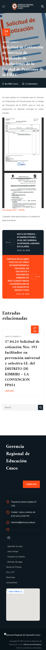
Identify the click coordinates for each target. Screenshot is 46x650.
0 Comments (31, 83)
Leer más (9, 391)
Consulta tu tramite (16, 556)
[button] (42, 6)
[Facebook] (8, 538)
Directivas (10, 577)
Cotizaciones (11, 582)
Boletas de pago (14, 561)
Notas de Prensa (13, 567)
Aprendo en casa (14, 546)
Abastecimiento (10, 42)
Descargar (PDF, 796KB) (13, 210)
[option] (23, 363)
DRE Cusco (13, 83)
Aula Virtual (12, 551)
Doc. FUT (10, 572)
